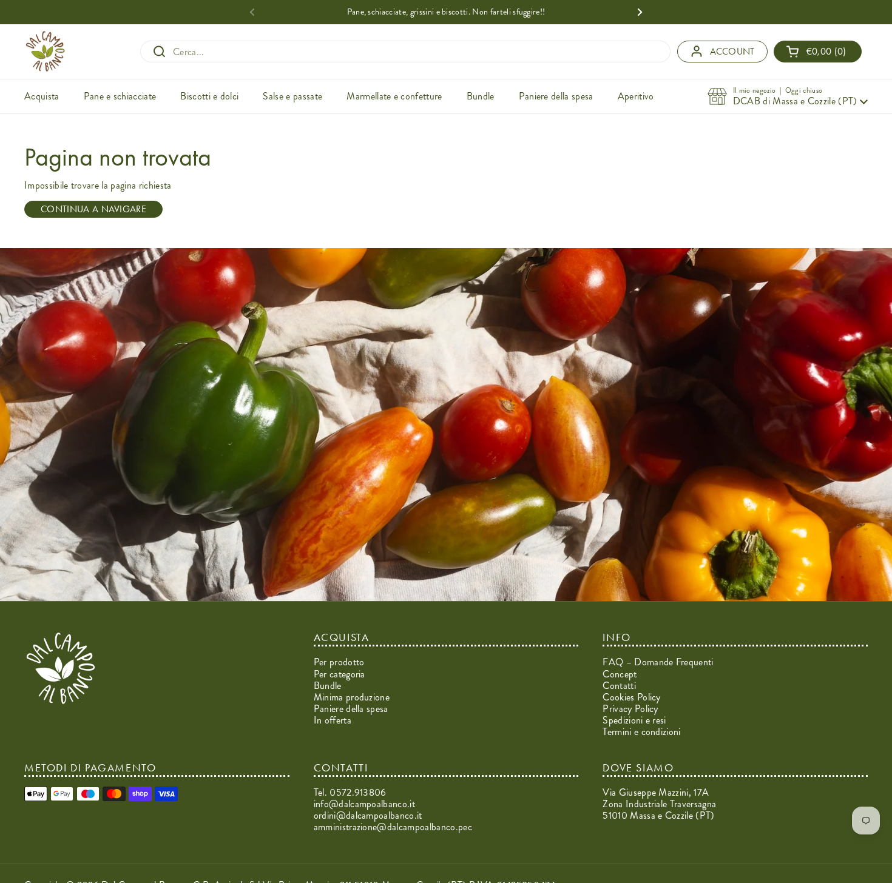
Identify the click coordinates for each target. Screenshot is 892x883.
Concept (620, 674)
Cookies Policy (631, 697)
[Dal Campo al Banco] (45, 51)
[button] (818, 51)
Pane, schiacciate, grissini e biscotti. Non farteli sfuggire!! (446, 12)
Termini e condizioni (641, 732)
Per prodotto (339, 662)
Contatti (619, 686)
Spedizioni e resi (634, 720)
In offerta (332, 720)
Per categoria (339, 674)
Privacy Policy (630, 709)
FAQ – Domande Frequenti (658, 662)
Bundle (328, 686)
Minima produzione (352, 697)
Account (732, 51)
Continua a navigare (93, 209)
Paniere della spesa (351, 709)
